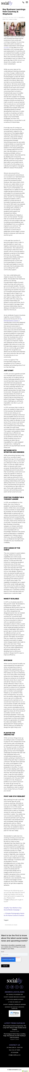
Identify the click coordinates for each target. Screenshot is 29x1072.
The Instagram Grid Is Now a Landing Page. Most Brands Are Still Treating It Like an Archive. (14, 1035)
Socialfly (6, 47)
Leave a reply (13, 19)
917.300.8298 (14, 1052)
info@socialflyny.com (14, 1055)
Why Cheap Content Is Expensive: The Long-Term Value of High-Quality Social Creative (14, 1027)
